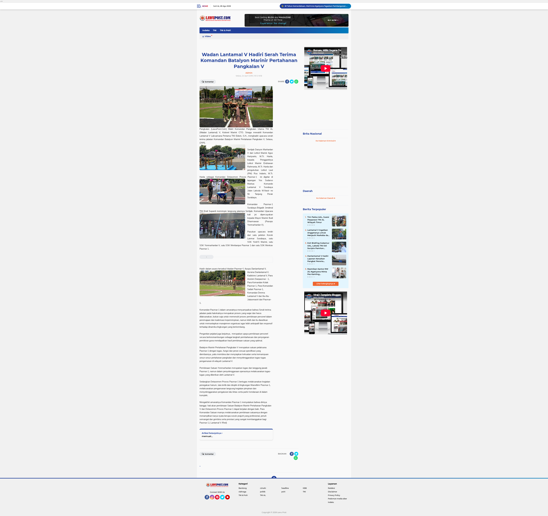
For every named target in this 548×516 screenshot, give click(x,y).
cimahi (263, 488)
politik (262, 492)
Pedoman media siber (337, 499)
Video (208, 36)
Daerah (308, 191)
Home (205, 6)
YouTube (229, 500)
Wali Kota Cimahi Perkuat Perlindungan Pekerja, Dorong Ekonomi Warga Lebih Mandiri (316, 6)
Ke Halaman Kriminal (325, 141)
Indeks (205, 30)
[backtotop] (274, 478)
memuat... (207, 436)
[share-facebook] (287, 82)
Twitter (223, 500)
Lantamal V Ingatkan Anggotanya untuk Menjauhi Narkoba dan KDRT (318, 233)
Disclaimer (332, 492)
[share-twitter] (292, 82)
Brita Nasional (312, 133)
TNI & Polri (225, 30)
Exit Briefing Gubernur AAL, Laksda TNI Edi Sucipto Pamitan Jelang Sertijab (318, 246)
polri (283, 492)
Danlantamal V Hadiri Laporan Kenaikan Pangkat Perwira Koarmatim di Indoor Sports (317, 258)
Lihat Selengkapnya (325, 284)
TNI (214, 30)
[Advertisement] (325, 108)
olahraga (242, 492)
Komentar (209, 82)
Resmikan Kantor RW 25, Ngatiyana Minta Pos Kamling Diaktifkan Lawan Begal (317, 271)
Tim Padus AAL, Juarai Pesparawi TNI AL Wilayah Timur (318, 219)
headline (285, 488)
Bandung (243, 488)
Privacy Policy (334, 495)
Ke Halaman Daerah (325, 198)
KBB (305, 488)
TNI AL (263, 495)
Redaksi (331, 488)
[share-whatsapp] (296, 82)
